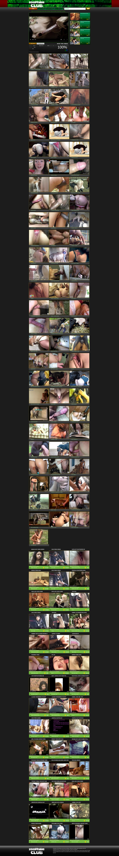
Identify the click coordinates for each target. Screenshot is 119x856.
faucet (38, 715)
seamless (73, 757)
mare (36, 841)
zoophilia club (37, 4)
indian (32, 567)
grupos (32, 820)
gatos (55, 736)
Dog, (34, 47)
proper (76, 567)
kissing (37, 652)
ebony (52, 757)
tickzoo (73, 609)
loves (72, 694)
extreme (37, 778)
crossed (76, 841)
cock (33, 609)
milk (36, 799)
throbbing (35, 715)
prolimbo (52, 841)
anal (36, 588)
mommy (32, 652)
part (32, 694)
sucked (32, 799)
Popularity (50, 8)
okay (33, 48)
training (32, 673)
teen (54, 757)
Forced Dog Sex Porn (84, 13)
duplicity (73, 567)
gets (35, 652)
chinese (78, 567)
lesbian (53, 820)
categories (41, 8)
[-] (67, 50)
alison (32, 715)
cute (56, 694)
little (33, 694)
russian (32, 778)
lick (31, 609)
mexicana (55, 778)
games (36, 736)
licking (75, 694)
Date (59, 8)
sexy (34, 567)
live (55, 820)
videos (73, 778)
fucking (34, 757)
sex (73, 715)
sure (74, 841)
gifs (74, 820)
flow (76, 757)
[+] (65, 50)
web (36, 567)
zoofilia (73, 588)
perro (75, 588)
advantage (57, 799)
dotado (77, 736)
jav (51, 673)
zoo (32, 736)
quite (37, 673)
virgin (54, 567)
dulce (52, 778)
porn (52, 567)
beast (75, 652)
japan (54, 694)
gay (57, 736)
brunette (36, 694)
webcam (57, 820)
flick (72, 841)
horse (32, 588)
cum (35, 799)
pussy (77, 694)
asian (73, 652)
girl (72, 715)
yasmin (78, 757)
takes (35, 673)
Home (33, 8)
